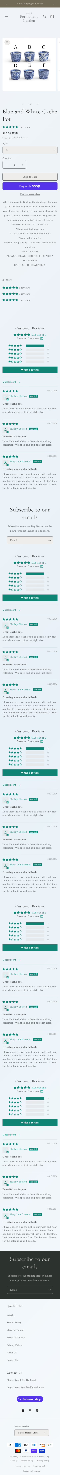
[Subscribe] (49, 540)
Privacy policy (43, 1461)
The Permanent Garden (28, 1457)
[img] (10, 391)
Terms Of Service (16, 1337)
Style (5, 143)
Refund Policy (14, 1322)
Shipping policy (41, 1466)
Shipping (6, 138)
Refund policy (27, 1461)
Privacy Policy (14, 1345)
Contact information (31, 1471)
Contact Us (12, 1360)
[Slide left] (22, 104)
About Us (11, 1352)
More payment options (30, 194)
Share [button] (9, 279)
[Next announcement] (54, 3)
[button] (6, 16)
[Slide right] (37, 104)
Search (10, 1315)
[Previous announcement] (6, 3)
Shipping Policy (15, 1330)
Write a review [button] (30, 369)
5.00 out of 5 (39, 335)
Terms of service (23, 1466)
